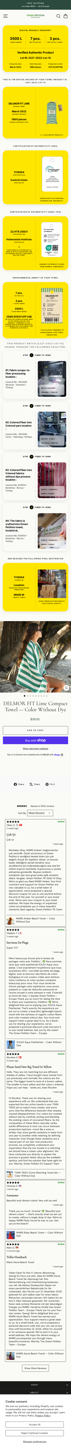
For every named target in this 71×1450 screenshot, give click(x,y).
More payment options (35, 748)
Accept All (34, 1424)
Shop (34, 1384)
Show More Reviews (35, 1368)
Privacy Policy (42, 1415)
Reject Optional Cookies (34, 1433)
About (34, 1392)
